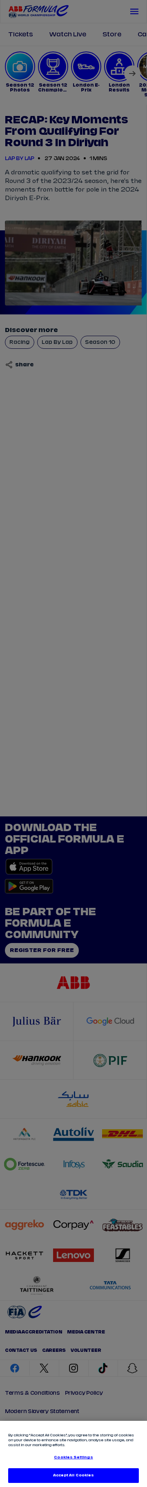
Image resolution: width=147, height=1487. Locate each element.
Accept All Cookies (73, 1475)
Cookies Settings (73, 1457)
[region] (73, 1454)
